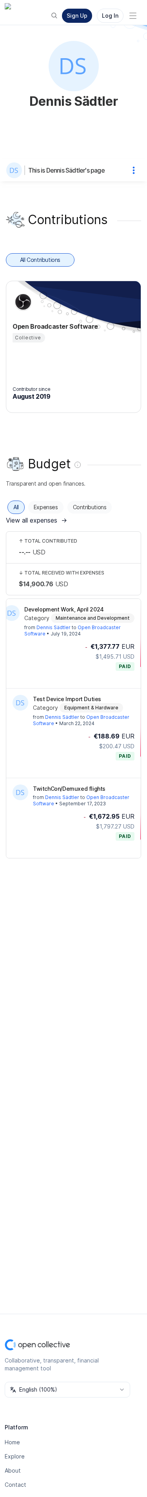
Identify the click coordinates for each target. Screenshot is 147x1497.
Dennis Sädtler (53, 627)
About (13, 1470)
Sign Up (77, 15)
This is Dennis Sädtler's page (66, 170)
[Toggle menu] (133, 15)
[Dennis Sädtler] (15, 170)
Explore (15, 1456)
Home (12, 1442)
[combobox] (67, 1390)
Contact (15, 1484)
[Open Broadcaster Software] (22, 302)
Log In (110, 15)
